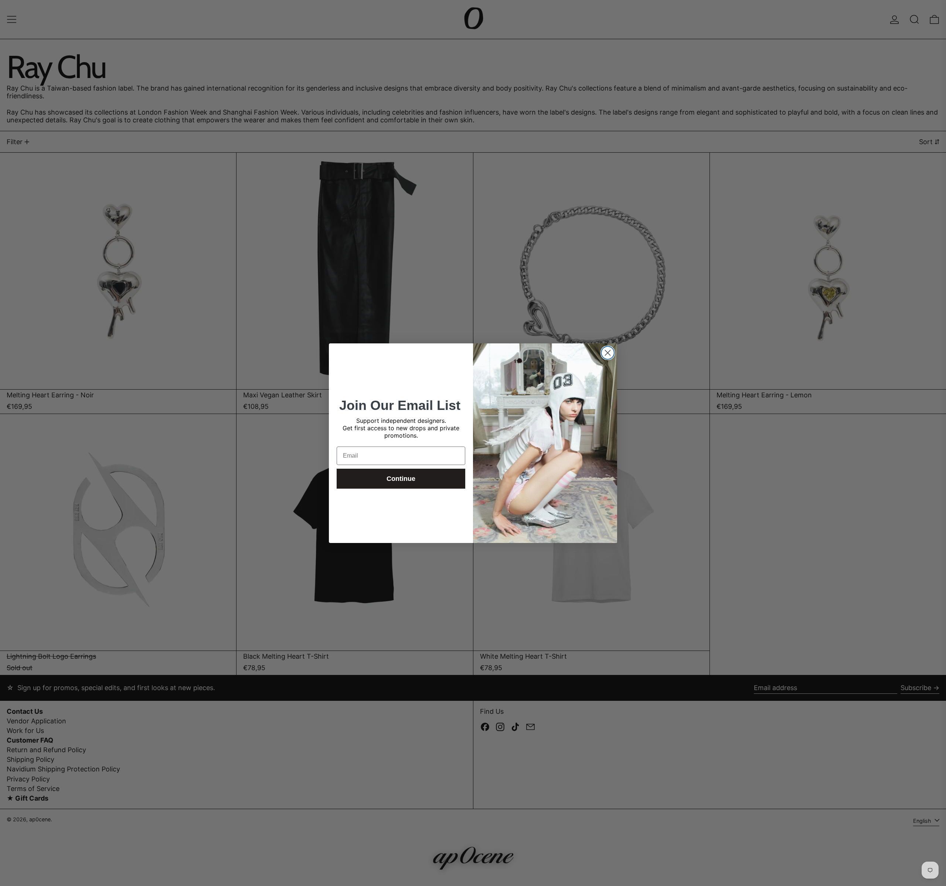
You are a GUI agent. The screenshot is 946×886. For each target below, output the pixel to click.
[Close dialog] (607, 352)
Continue (401, 478)
